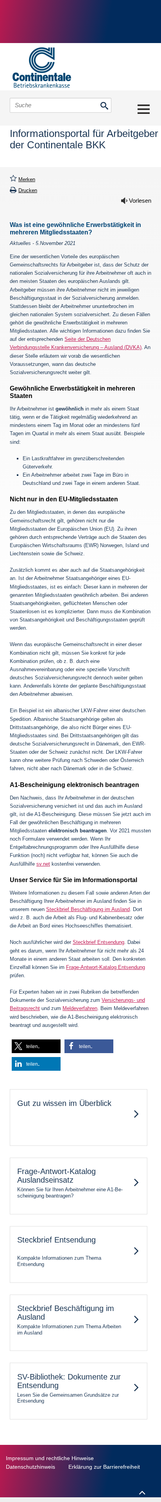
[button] (36, 1046)
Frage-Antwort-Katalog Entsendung (105, 967)
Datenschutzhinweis (30, 1467)
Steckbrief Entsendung (98, 942)
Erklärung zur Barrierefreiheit (104, 1467)
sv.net (43, 864)
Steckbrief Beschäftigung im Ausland (88, 909)
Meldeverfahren (80, 1008)
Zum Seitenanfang (141, 1489)
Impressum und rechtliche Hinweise (50, 1458)
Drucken (27, 190)
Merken (26, 179)
